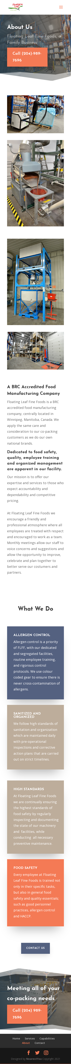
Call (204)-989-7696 (27, 57)
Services (30, 1038)
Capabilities (47, 1038)
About (26, 1043)
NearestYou (34, 1059)
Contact (40, 1043)
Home (16, 1038)
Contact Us (35, 948)
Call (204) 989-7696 (27, 1014)
